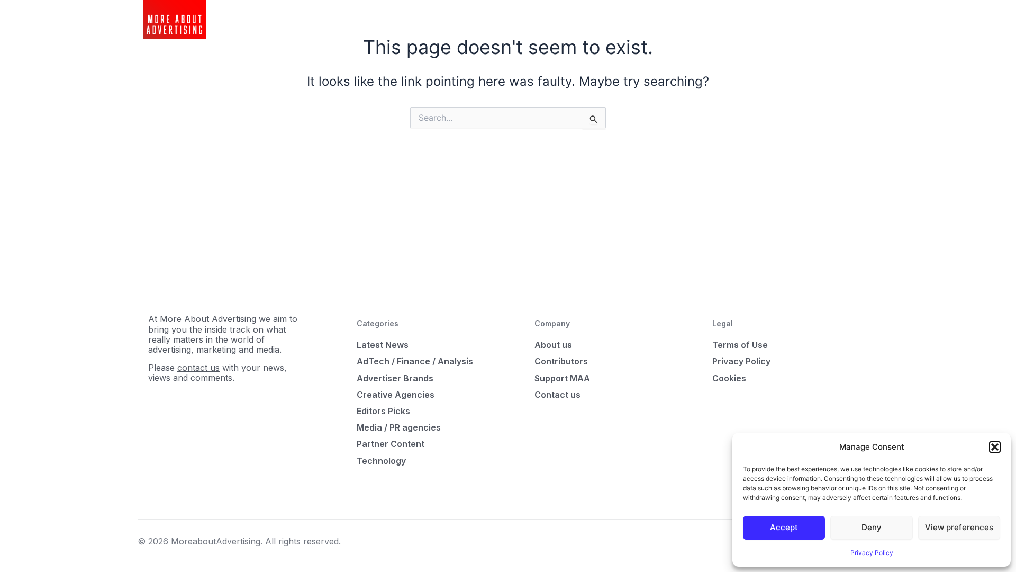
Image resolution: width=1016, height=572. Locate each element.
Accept (784, 527)
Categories (433, 19)
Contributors (561, 361)
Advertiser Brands (395, 378)
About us (553, 344)
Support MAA (562, 378)
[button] (995, 447)
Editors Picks (383, 411)
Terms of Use (740, 344)
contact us (198, 367)
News (389, 19)
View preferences (959, 527)
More (476, 19)
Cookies (729, 378)
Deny (871, 527)
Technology (381, 460)
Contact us (557, 394)
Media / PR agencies (399, 427)
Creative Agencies (395, 394)
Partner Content (390, 444)
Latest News (383, 344)
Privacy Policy (871, 553)
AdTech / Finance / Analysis (415, 361)
